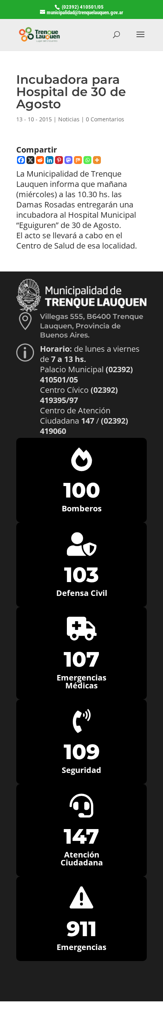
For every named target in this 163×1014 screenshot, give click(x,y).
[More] (97, 160)
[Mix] (78, 160)
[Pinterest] (59, 160)
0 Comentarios (105, 119)
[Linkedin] (49, 160)
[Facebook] (21, 160)
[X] (30, 160)
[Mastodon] (68, 160)
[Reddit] (40, 160)
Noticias (69, 119)
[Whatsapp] (87, 160)
